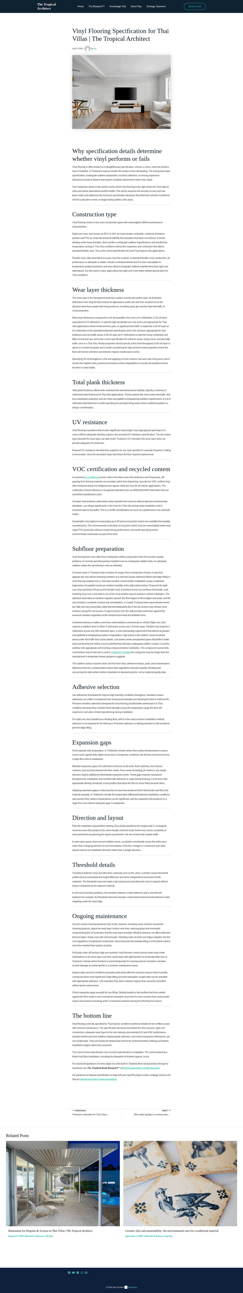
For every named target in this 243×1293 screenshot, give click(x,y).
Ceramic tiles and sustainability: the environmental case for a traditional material (172, 1230)
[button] (195, 6)
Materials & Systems (35, 1236)
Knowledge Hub (118, 6)
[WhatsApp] (82, 1272)
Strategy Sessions (156, 6)
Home (80, 6)
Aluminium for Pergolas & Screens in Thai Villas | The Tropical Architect (50, 1230)
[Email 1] (86, 1272)
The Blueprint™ (96, 6)
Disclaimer (132, 1287)
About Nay (136, 6)
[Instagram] (77, 1272)
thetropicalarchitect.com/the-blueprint (141, 1068)
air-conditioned (91, 477)
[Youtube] (73, 1272)
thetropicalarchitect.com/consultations (98, 1079)
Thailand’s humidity (120, 652)
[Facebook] (69, 1272)
